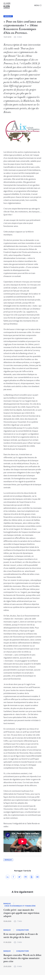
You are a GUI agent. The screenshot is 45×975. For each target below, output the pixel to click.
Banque (8, 16)
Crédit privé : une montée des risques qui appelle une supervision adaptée (21, 913)
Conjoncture (22, 930)
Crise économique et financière (20, 906)
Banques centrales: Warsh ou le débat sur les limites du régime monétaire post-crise (22, 958)
